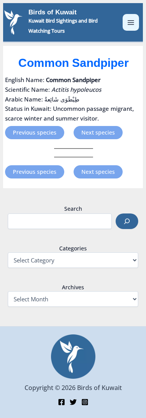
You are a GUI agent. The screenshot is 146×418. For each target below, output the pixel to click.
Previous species (34, 132)
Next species (98, 132)
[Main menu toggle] (131, 22)
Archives (73, 287)
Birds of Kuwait (52, 12)
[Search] (127, 221)
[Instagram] (84, 402)
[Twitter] (73, 402)
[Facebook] (61, 402)
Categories (73, 248)
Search (73, 208)
